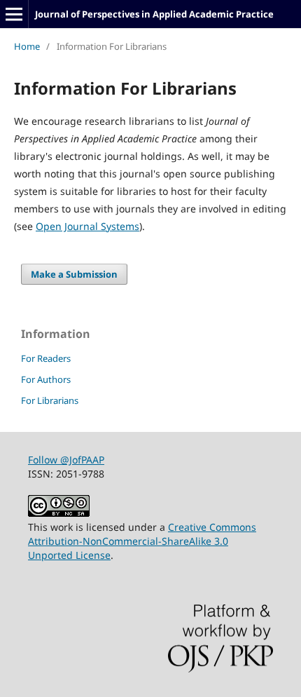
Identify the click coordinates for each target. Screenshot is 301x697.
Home (27, 46)
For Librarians (49, 400)
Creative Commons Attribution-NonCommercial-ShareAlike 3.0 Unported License (142, 541)
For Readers (46, 358)
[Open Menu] (14, 14)
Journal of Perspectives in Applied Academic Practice (154, 14)
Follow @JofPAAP (66, 459)
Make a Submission (74, 274)
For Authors (46, 379)
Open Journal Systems (87, 226)
